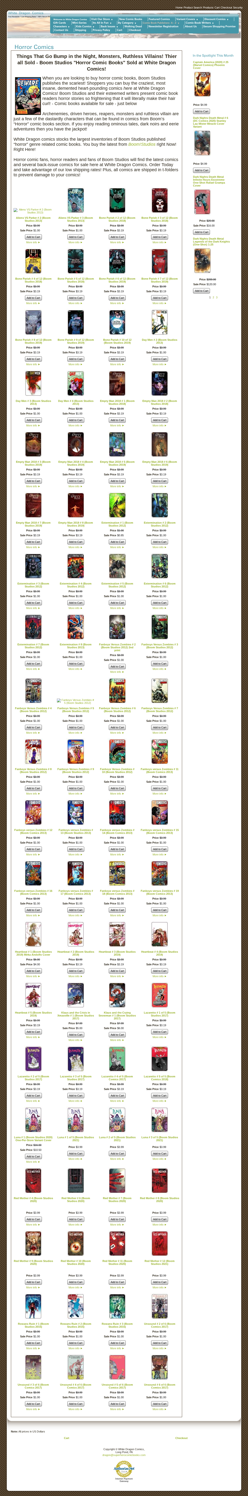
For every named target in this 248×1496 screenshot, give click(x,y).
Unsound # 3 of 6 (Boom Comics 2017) (33, 1386)
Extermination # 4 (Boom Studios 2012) (76, 585)
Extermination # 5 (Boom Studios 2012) (117, 585)
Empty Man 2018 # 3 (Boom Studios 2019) (33, 463)
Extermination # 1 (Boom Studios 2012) (117, 524)
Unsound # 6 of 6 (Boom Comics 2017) (159, 1386)
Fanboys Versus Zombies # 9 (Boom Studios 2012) (75, 770)
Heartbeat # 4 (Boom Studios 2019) (159, 953)
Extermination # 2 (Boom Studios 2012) (160, 524)
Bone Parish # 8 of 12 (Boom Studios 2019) (33, 341)
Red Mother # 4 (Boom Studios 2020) (33, 1200)
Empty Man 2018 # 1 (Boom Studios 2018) (117, 402)
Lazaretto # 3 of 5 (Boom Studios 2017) (76, 1078)
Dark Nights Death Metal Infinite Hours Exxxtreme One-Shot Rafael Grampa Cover (209, 181)
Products (208, 7)
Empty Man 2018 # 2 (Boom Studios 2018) (159, 402)
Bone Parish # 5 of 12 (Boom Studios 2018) (76, 280)
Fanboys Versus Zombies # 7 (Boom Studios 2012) (159, 710)
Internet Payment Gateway (124, 1480)
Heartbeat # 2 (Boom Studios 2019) (75, 953)
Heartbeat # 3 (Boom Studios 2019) (117, 953)
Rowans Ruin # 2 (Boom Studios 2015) (75, 1325)
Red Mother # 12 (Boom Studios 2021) (160, 1262)
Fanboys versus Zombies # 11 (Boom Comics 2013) (159, 770)
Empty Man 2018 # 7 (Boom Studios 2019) (33, 524)
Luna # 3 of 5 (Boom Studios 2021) (159, 1139)
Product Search (193, 7)
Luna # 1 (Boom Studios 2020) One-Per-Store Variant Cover (33, 1139)
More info (33, 242)
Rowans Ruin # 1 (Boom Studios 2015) (33, 1325)
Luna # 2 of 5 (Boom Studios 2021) (117, 1139)
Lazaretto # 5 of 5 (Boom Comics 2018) (159, 1078)
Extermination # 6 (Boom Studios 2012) (160, 585)
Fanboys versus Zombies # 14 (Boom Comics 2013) (117, 831)
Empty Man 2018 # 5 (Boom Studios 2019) (117, 463)
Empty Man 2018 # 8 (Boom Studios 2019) (75, 524)
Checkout (226, 7)
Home (179, 7)
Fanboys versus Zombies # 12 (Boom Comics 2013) (33, 831)
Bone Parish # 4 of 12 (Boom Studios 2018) (33, 280)
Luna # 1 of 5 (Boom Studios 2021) (75, 1139)
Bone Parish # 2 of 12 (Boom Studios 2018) (117, 219)
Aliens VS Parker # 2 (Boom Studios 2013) (33, 219)
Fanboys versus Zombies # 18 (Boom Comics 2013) (117, 892)
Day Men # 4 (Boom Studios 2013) (75, 402)
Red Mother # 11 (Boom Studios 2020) (117, 1262)
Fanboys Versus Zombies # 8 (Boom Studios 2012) (33, 770)
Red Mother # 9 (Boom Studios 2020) (33, 1262)
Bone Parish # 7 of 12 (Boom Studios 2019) (159, 280)
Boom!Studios (141, 144)
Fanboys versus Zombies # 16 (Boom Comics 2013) (33, 892)
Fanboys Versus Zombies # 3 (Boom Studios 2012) (159, 646)
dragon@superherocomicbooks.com (124, 1455)
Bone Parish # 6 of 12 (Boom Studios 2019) (117, 280)
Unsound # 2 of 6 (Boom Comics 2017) (159, 1325)
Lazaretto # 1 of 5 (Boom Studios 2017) (159, 1014)
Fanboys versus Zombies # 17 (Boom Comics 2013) (76, 892)
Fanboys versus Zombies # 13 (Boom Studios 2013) (76, 831)
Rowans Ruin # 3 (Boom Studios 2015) (117, 1325)
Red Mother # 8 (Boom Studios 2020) (159, 1200)
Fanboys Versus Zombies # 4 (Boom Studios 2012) (33, 710)
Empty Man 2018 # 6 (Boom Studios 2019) (159, 463)
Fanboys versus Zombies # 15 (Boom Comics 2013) (160, 831)
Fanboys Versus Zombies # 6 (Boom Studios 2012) (117, 710)
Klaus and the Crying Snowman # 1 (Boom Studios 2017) (117, 1015)
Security (238, 7)
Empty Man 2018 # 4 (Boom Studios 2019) (75, 463)
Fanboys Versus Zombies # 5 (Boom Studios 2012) (75, 710)
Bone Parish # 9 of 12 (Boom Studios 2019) (76, 341)
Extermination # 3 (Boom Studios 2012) (33, 585)
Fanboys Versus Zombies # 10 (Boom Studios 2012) (117, 770)
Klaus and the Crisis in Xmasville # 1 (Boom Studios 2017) (75, 1015)
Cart (217, 7)
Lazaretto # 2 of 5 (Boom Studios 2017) (33, 1078)
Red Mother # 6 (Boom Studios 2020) (76, 1200)
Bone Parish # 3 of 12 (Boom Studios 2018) (159, 219)
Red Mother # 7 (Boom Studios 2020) (117, 1200)
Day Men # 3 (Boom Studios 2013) (33, 402)
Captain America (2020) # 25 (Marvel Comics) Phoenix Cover (210, 65)
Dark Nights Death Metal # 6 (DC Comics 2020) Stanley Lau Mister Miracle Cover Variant (210, 122)
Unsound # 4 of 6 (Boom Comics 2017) (75, 1386)
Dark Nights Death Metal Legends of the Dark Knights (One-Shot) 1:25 (211, 241)
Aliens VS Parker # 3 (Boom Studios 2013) (75, 219)
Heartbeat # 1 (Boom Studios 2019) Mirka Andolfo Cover (33, 953)
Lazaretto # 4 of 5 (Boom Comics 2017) (117, 1078)
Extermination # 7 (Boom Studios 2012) (33, 646)
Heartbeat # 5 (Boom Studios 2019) (33, 1014)
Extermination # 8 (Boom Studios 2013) (76, 646)
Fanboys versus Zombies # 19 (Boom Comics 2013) (160, 892)
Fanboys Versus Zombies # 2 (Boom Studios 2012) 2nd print (117, 647)
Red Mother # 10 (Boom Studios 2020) (76, 1262)
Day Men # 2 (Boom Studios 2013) (159, 341)
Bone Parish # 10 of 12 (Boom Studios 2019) (117, 341)
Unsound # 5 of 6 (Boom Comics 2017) (117, 1386)
